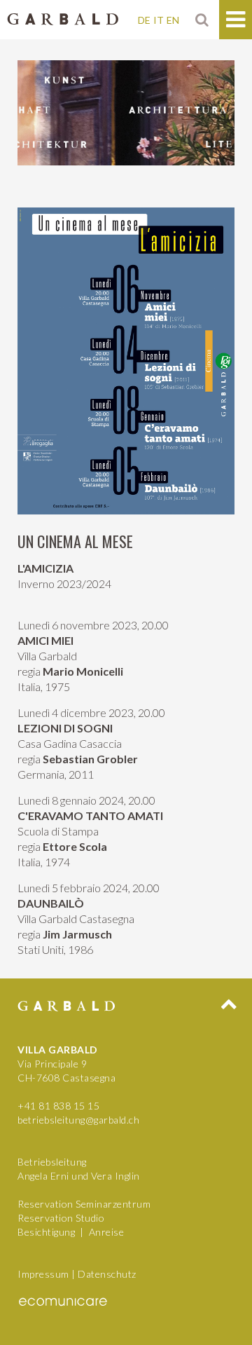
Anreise (107, 1232)
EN (173, 20)
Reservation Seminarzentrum (84, 1204)
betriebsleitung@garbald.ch (78, 1120)
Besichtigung (46, 1232)
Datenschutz (107, 1274)
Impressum (43, 1274)
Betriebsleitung (52, 1162)
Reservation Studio (61, 1218)
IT (158, 20)
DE (144, 20)
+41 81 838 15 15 (58, 1106)
